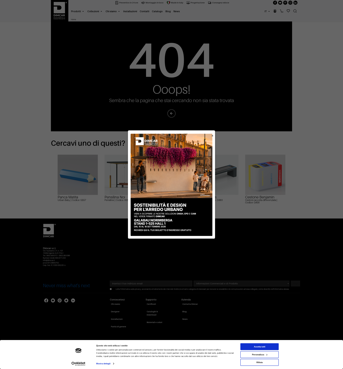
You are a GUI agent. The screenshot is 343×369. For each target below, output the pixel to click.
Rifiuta (259, 362)
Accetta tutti (259, 347)
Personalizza (258, 354)
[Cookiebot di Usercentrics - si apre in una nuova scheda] (78, 364)
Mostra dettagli (103, 363)
